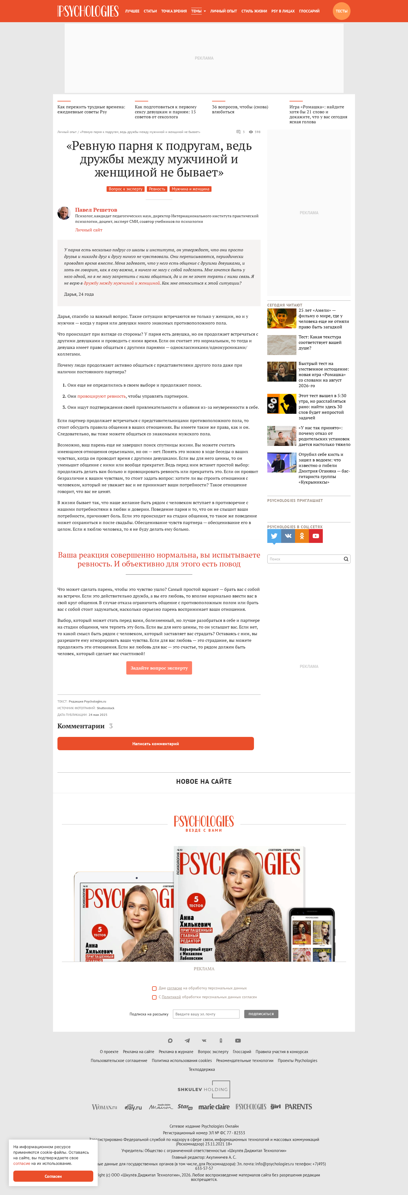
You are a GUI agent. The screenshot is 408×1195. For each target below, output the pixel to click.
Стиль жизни (254, 11)
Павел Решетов (96, 209)
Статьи (150, 11)
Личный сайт (88, 230)
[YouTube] (238, 1040)
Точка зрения (174, 11)
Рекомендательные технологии (244, 1060)
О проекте (109, 1051)
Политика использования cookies (182, 1060)
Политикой (171, 996)
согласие (174, 987)
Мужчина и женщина (190, 188)
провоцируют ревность (101, 396)
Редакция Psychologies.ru (87, 701)
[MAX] (170, 1040)
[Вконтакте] (204, 1040)
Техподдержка (202, 1069)
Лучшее (132, 11)
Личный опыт (223, 11)
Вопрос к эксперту (125, 188)
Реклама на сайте (138, 1051)
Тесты (341, 11)
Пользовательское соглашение (119, 1060)
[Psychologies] (88, 11)
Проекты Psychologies (297, 1060)
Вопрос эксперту (213, 1051)
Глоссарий (309, 11)
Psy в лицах (283, 11)
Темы (196, 11)
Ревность (157, 188)
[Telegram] (187, 1040)
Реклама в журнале (176, 1051)
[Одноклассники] (221, 1040)
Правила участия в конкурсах (282, 1051)
